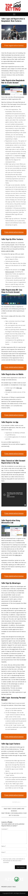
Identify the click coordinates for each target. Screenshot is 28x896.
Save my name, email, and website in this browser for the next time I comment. (14, 860)
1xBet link (18, 555)
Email (3, 852)
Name (3, 846)
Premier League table (8, 886)
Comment (4, 829)
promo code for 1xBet (7, 251)
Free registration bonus (13, 45)
